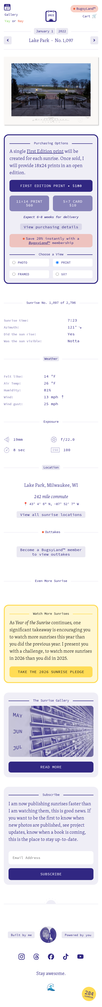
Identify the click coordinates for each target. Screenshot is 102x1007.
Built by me (21, 935)
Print (66, 262)
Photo (22, 262)
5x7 (64, 274)
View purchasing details (51, 227)
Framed (23, 274)
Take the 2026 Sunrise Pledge (51, 671)
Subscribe (51, 874)
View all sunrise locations (51, 514)
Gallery (11, 14)
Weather (51, 358)
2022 (62, 31)
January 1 (44, 31)
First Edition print (45, 151)
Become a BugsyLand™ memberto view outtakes (51, 552)
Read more (51, 767)
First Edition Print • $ (51, 185)
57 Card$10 (72, 203)
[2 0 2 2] (51, 20)
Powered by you (78, 935)
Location (51, 467)
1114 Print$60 (29, 203)
